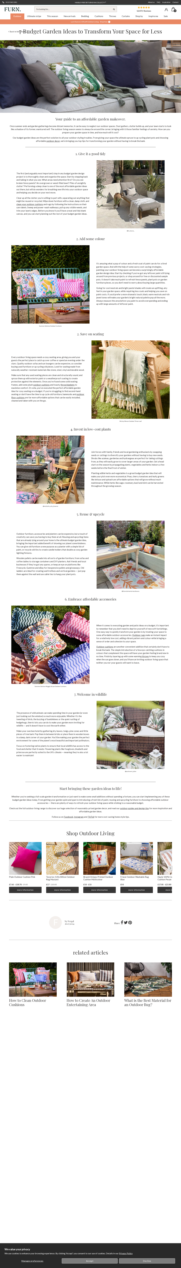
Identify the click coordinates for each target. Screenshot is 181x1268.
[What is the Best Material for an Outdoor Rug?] (148, 979)
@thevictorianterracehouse (130, 591)
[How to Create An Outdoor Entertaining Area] (90, 979)
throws (145, 656)
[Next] (170, 868)
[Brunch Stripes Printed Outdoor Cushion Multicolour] (99, 858)
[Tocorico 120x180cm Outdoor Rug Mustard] (62, 858)
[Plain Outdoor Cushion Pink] (25, 858)
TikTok (91, 817)
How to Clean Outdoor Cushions (27, 1002)
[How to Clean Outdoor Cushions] (33, 979)
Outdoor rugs (138, 635)
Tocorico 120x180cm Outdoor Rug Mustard (60, 878)
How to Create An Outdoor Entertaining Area (88, 1002)
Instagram (79, 817)
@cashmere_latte (130, 771)
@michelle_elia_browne (50, 506)
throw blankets (68, 384)
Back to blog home (17, 31)
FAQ (158, 2)
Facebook (68, 817)
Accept (89, 1261)
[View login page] (166, 9)
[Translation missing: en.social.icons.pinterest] (130, 923)
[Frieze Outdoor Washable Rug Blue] (136, 858)
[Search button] (114, 9)
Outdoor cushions (104, 646)
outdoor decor (53, 141)
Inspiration (166, 2)
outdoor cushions (41, 384)
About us (151, 2)
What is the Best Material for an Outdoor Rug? (147, 1002)
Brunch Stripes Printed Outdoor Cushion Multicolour (98, 878)
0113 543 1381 (11, 2)
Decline (147, 1261)
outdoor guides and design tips (134, 808)
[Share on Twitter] (126, 923)
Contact (175, 2)
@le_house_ (130, 231)
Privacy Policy (126, 1253)
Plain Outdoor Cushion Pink (22, 877)
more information (25, 890)
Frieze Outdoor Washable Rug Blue (134, 878)
